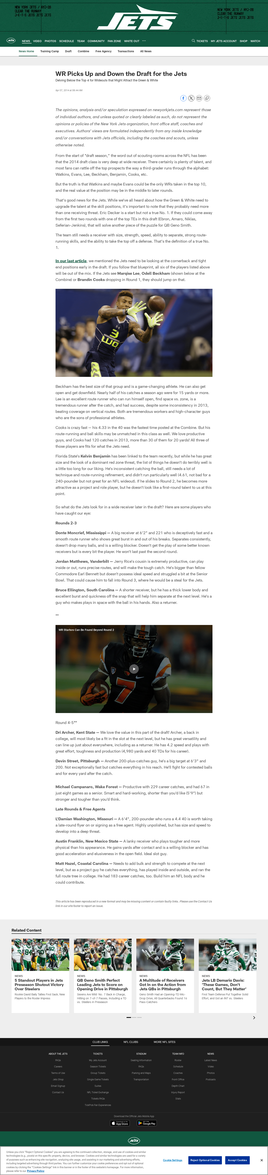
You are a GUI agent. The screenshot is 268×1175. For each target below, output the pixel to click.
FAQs (58, 1060)
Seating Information (141, 1060)
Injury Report (178, 1092)
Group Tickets (98, 1072)
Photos (211, 1072)
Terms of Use (58, 1072)
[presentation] (254, 1018)
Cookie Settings (172, 1160)
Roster (178, 1060)
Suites (98, 1085)
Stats (178, 1098)
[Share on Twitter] (191, 100)
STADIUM (141, 1053)
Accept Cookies (237, 1160)
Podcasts (211, 1079)
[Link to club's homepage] (11, 40)
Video (211, 1066)
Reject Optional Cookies (205, 1160)
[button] (134, 669)
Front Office (178, 1079)
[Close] (261, 1160)
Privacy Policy (35, 1170)
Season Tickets (98, 1066)
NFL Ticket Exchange (98, 1092)
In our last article (71, 260)
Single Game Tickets (98, 1079)
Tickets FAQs (98, 1098)
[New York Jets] (134, 1141)
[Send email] (199, 100)
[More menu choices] (144, 40)
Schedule (178, 1066)
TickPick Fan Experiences (98, 1105)
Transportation (141, 1079)
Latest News (210, 1060)
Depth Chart (178, 1085)
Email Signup (58, 1085)
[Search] (193, 40)
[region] (134, 1160)
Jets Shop (58, 1079)
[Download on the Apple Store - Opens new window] (120, 1123)
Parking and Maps (141, 1072)
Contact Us (58, 1092)
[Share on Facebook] (183, 100)
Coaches (178, 1072)
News (210, 1053)
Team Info (178, 1053)
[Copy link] (207, 98)
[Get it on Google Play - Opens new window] (147, 1125)
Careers (58, 1066)
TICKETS (98, 1053)
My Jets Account (98, 1060)
